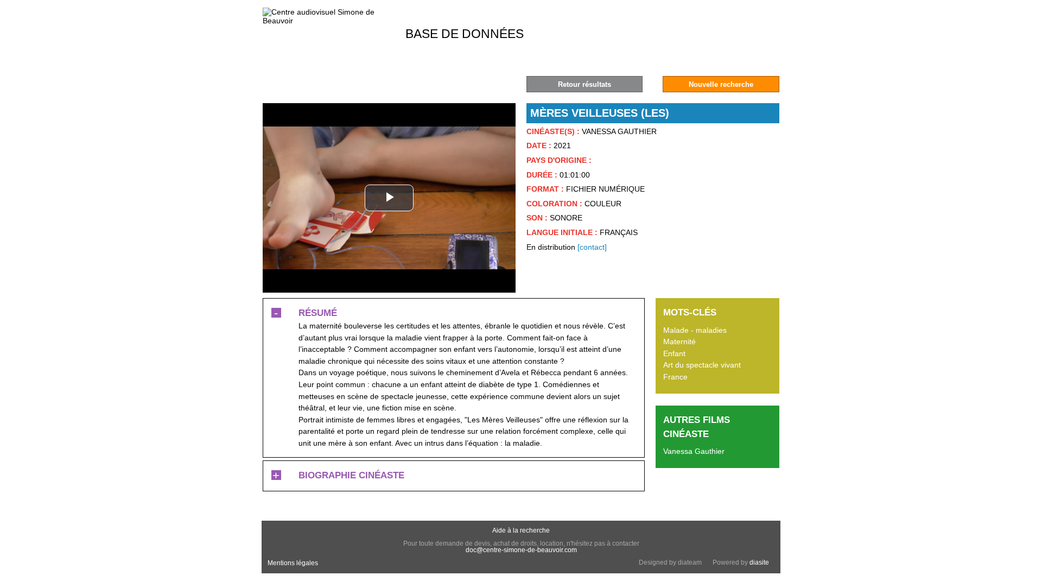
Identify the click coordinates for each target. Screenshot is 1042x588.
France (675, 376)
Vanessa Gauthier (694, 451)
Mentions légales (293, 563)
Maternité (679, 341)
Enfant (674, 353)
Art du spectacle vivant (702, 365)
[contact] (592, 247)
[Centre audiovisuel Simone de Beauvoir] (328, 20)
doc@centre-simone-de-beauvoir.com (521, 550)
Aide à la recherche (521, 530)
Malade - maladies (695, 330)
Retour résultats (584, 84)
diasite (759, 562)
